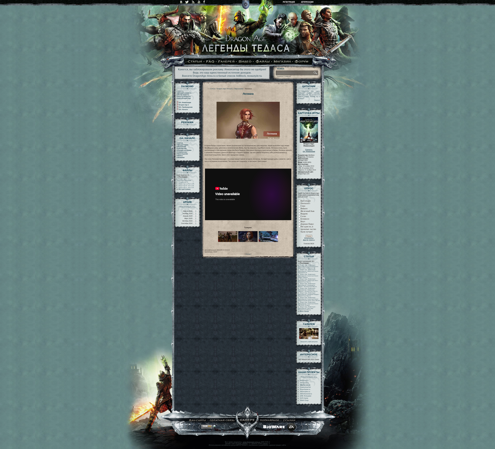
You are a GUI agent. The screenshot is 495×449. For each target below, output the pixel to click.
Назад (248, 254)
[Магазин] (282, 62)
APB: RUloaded (305, 396)
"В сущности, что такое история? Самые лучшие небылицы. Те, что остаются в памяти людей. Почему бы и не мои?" (309, 95)
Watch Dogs (304, 400)
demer (265, 443)
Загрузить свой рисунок (308, 342)
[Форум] (301, 62)
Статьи (212, 89)
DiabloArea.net (305, 387)
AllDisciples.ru (305, 392)
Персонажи (238, 89)
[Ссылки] (289, 420)
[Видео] (245, 62)
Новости (180, 91)
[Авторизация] (307, 2)
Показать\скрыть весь (187, 207)
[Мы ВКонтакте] (181, 2)
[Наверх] (247, 420)
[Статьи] (195, 62)
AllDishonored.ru (306, 394)
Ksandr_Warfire (242, 443)
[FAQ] (210, 62)
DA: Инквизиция (309, 150)
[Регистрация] (289, 2)
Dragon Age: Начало (225, 89)
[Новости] (194, 211)
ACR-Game (304, 398)
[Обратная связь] (222, 420)
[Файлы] (263, 62)
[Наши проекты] (197, 420)
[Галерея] (226, 62)
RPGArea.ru (304, 381)
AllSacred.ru (304, 383)
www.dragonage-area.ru (251, 442)
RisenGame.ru (305, 389)
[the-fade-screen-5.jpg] (309, 338)
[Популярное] (269, 420)
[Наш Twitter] (187, 2)
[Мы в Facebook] (204, 2)
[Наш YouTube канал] (199, 2)
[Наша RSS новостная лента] (193, 2)
